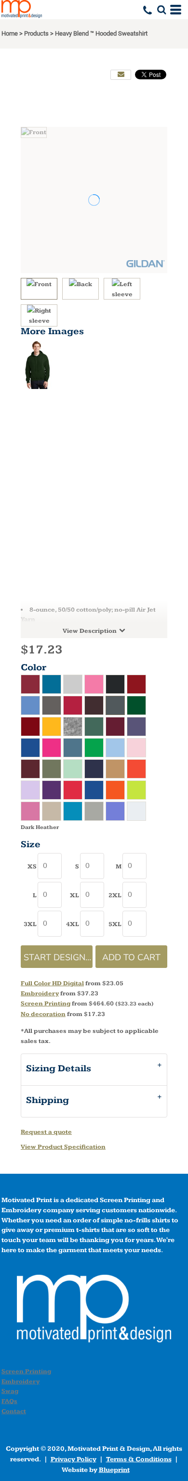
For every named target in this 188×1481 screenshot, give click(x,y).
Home (9, 33)
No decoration (43, 1014)
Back (84, 284)
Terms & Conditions (139, 1459)
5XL (114, 924)
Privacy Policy (73, 1459)
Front (43, 284)
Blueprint (114, 1470)
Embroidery (40, 993)
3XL (30, 924)
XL (74, 895)
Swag (9, 1391)
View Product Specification (63, 1147)
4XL (72, 924)
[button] (161, 9)
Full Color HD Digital (52, 983)
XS (32, 866)
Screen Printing (45, 1003)
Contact (13, 1411)
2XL (114, 895)
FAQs (9, 1401)
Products (36, 33)
